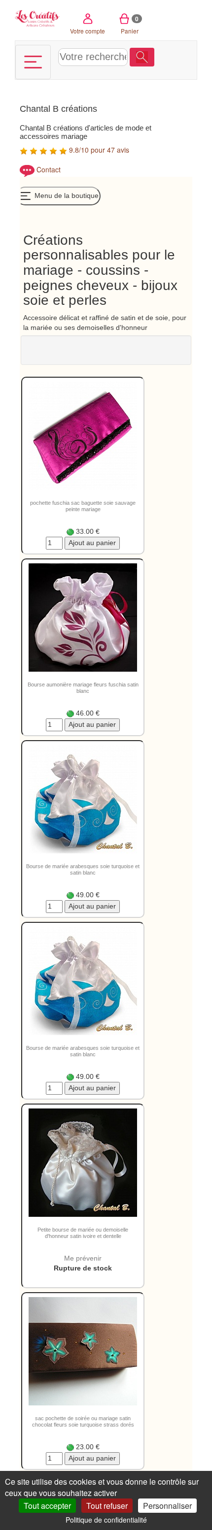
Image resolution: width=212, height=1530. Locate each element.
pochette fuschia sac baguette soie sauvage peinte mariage (83, 506)
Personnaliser (167, 1505)
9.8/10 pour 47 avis (98, 150)
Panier (130, 24)
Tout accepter (47, 1505)
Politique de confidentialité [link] (106, 1520)
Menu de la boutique (66, 195)
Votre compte (87, 31)
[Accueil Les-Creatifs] (38, 17)
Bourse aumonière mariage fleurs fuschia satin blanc (83, 688)
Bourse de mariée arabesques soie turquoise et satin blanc (83, 869)
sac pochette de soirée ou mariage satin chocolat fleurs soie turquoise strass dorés (83, 1421)
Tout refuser (107, 1505)
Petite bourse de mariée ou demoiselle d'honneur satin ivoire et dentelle (82, 1233)
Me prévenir (83, 1258)
